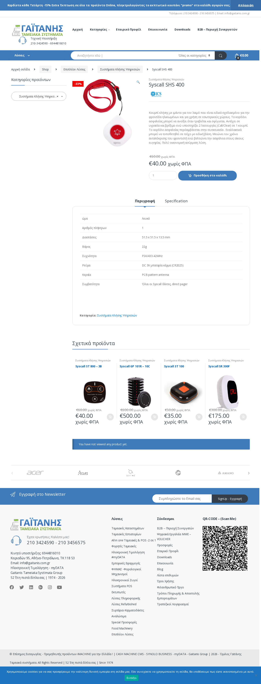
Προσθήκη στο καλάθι (210, 175)
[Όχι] (256, 675)
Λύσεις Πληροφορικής (126, 598)
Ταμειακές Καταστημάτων (128, 528)
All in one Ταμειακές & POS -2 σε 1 (134, 540)
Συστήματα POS (122, 586)
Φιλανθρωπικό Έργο (170, 587)
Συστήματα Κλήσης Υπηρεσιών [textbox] (38, 96)
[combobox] (122, 55)
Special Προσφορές (124, 622)
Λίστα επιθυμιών (168, 575)
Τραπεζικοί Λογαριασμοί (173, 604)
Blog (160, 569)
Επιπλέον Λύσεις (74, 69)
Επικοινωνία (157, 29)
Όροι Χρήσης (165, 581)
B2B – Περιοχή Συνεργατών (217, 29)
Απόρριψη (245, 5)
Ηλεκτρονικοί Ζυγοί (124, 580)
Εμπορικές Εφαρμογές (126, 563)
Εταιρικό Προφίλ (128, 29)
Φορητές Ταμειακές (124, 546)
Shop (45, 69)
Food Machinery (122, 628)
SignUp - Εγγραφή (230, 499)
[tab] (145, 202)
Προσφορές (165, 545)
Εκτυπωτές (118, 592)
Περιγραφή (145, 201)
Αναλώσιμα (119, 616)
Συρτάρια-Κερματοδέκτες (128, 610)
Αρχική (77, 29)
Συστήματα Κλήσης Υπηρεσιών (120, 69)
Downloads (182, 29)
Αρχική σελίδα (20, 69)
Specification (176, 201)
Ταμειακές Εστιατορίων (126, 534)
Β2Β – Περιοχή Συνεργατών (175, 528)
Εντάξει (132, 678)
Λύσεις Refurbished (124, 604)
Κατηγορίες (98, 29)
